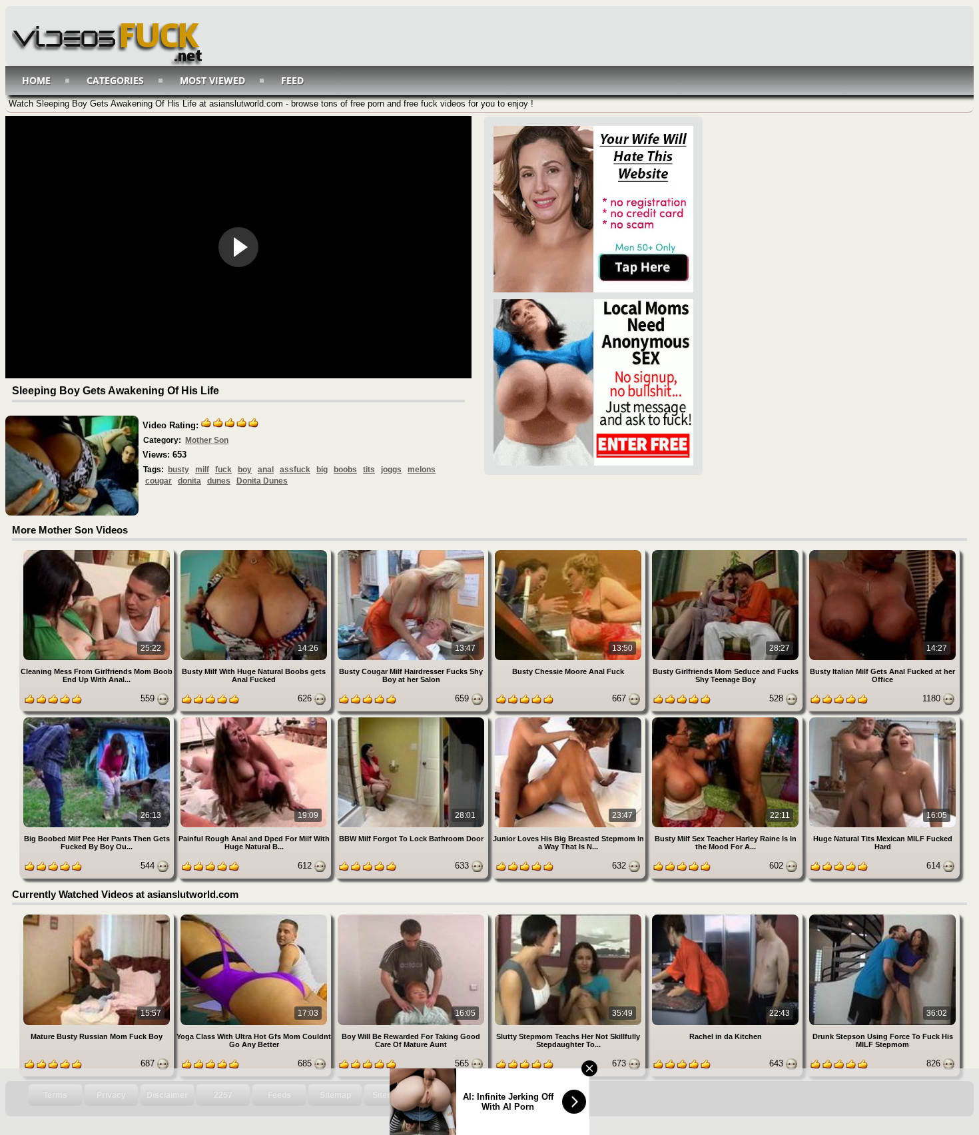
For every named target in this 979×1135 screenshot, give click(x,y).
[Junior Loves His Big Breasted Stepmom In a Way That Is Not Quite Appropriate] (569, 720)
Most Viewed (212, 80)
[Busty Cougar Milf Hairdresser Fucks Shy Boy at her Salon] (412, 553)
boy (245, 469)
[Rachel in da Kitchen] (726, 917)
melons (422, 469)
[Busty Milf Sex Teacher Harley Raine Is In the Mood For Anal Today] (726, 720)
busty (178, 469)
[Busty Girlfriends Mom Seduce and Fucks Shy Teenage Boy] (726, 553)
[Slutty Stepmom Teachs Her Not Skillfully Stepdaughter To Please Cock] (569, 917)
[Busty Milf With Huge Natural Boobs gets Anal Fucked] (255, 553)
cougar (158, 481)
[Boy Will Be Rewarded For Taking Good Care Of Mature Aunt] (412, 917)
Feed (292, 80)
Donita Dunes (262, 481)
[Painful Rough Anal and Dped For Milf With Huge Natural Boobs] (255, 720)
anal (266, 469)
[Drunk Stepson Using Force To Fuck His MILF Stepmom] (882, 917)
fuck (223, 469)
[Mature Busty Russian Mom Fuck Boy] (97, 917)
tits (369, 469)
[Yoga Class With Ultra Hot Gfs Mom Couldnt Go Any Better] (255, 917)
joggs (391, 469)
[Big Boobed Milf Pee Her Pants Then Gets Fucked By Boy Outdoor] (97, 720)
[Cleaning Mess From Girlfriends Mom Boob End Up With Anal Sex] (97, 553)
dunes (218, 481)
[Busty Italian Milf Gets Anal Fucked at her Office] (882, 553)
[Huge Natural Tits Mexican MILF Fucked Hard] (882, 720)
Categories (115, 80)
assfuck (295, 469)
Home (36, 80)
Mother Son (206, 440)
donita (189, 481)
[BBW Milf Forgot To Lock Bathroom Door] (412, 720)
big (322, 469)
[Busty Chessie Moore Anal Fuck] (569, 553)
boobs (345, 469)
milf (202, 469)
